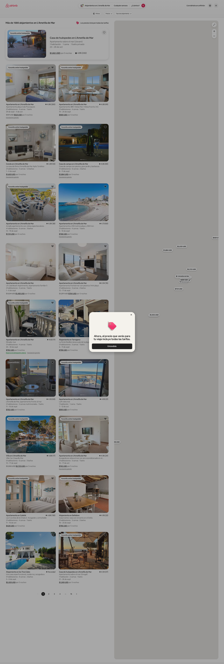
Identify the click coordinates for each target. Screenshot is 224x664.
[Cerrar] (131, 315)
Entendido (112, 346)
